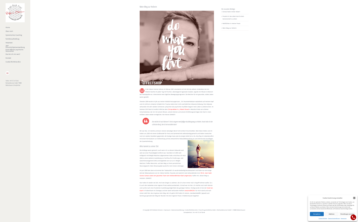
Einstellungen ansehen (347, 214)
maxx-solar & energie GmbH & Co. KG (183, 136)
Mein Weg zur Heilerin (230, 28)
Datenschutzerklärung (334, 218)
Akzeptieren (316, 214)
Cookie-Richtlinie (323, 218)
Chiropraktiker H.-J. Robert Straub (178, 109)
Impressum (344, 218)
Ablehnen (331, 214)
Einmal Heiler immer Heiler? (231, 12)
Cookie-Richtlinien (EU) (191, 210)
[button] (354, 198)
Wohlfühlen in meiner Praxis (231, 23)
